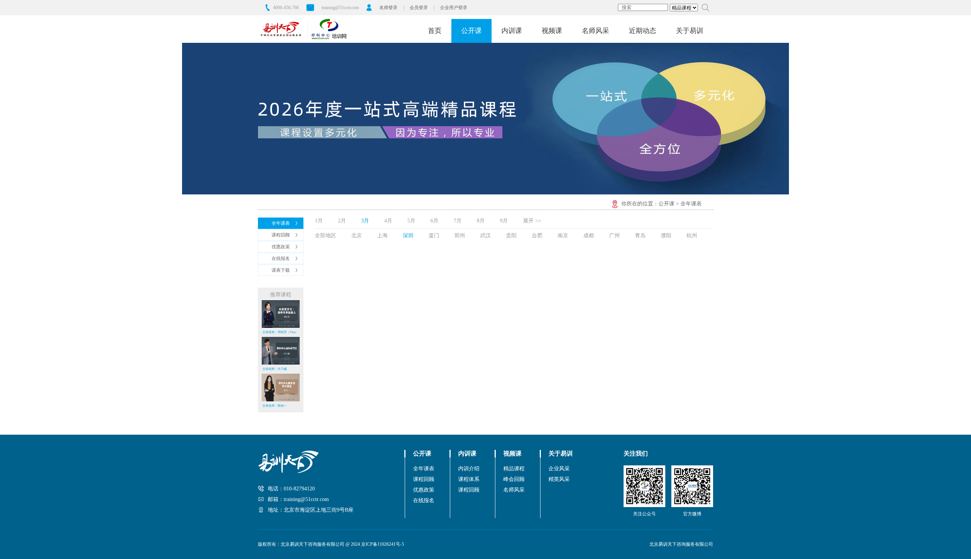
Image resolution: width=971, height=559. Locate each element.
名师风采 (595, 30)
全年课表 (281, 223)
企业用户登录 (453, 7)
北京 (356, 235)
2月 (342, 221)
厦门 (434, 235)
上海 (382, 235)
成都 (588, 235)
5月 (411, 221)
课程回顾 (281, 235)
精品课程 (514, 468)
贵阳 (511, 235)
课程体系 (468, 479)
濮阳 (666, 235)
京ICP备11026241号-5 (382, 544)
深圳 (408, 235)
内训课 (511, 30)
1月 (319, 221)
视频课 (552, 30)
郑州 (459, 235)
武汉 (485, 235)
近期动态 (642, 30)
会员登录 (419, 7)
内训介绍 (468, 468)
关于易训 (689, 30)
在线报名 (281, 258)
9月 (504, 221)
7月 (458, 221)
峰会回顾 (514, 479)
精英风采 (559, 479)
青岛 (640, 235)
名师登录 (388, 7)
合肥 (537, 235)
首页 (435, 30)
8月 (481, 221)
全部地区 (325, 235)
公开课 (471, 30)
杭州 (692, 235)
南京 (563, 235)
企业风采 (559, 468)
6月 (434, 221)
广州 (614, 235)
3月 (365, 221)
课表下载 (281, 270)
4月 (388, 221)
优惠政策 (281, 246)
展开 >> (532, 221)
